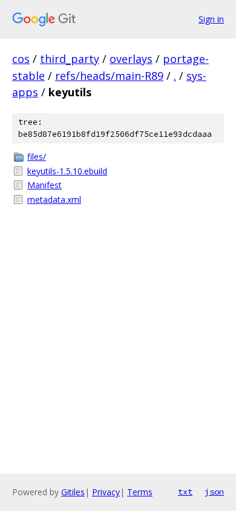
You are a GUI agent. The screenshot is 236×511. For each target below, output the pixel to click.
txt (185, 491)
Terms (139, 492)
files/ (36, 156)
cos (21, 58)
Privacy (106, 492)
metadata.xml (54, 199)
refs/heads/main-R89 (109, 75)
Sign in (211, 19)
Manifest (44, 185)
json (214, 491)
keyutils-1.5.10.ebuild (67, 171)
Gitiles (73, 492)
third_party (69, 58)
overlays (131, 58)
